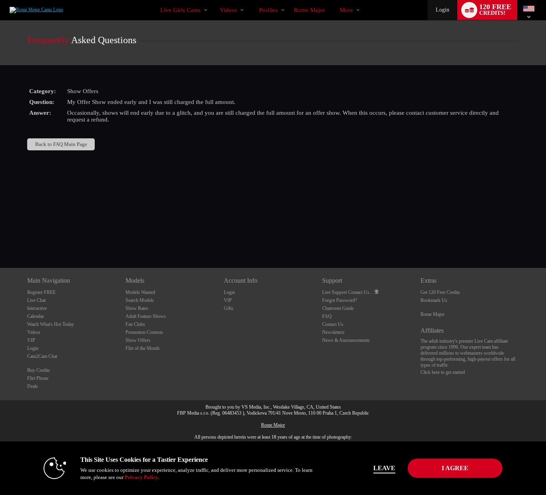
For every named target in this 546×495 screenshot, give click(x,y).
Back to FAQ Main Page (61, 144)
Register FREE (41, 292)
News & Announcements (346, 340)
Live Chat (36, 300)
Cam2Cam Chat (42, 356)
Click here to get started (442, 372)
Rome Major (432, 314)
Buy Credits (38, 370)
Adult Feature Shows (146, 316)
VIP (31, 340)
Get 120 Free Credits (440, 292)
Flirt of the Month (142, 348)
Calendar (35, 316)
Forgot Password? (339, 300)
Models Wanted (140, 292)
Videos (228, 10)
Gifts (228, 308)
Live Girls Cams (180, 10)
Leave (384, 468)
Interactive (37, 308)
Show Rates (137, 308)
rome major (309, 10)
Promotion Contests (144, 332)
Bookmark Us (433, 300)
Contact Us (332, 324)
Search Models (140, 300)
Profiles (268, 10)
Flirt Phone (37, 378)
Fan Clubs (135, 324)
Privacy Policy (141, 477)
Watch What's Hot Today (50, 324)
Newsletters (333, 332)
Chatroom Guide (338, 308)
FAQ (327, 316)
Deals (32, 386)
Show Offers (138, 340)
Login (442, 10)
